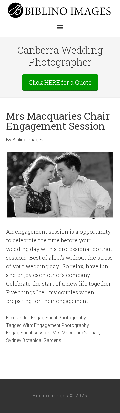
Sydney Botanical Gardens (33, 340)
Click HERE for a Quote (60, 82)
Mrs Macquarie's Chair (75, 332)
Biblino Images (60, 10)
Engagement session (28, 332)
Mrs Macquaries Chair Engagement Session (58, 120)
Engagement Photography (58, 317)
